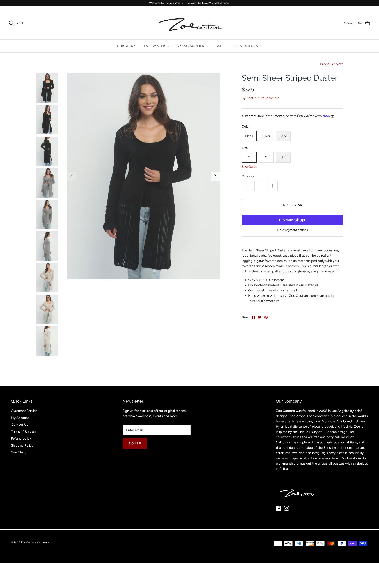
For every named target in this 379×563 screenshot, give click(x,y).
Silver (266, 136)
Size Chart (18, 452)
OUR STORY (126, 46)
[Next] (215, 176)
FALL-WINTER (154, 46)
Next (339, 64)
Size (245, 148)
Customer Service (24, 411)
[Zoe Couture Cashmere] (189, 23)
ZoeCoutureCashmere (262, 98)
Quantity (248, 176)
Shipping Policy (22, 445)
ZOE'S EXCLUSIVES (247, 46)
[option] (143, 176)
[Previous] (71, 176)
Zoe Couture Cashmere (35, 542)
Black (249, 136)
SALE (220, 46)
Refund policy (21, 438)
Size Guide (249, 167)
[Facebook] (278, 508)
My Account (20, 418)
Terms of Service (23, 432)
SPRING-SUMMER (190, 46)
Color (246, 127)
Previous (326, 64)
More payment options (292, 230)
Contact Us (19, 425)
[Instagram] (286, 508)
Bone (283, 136)
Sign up (134, 443)
